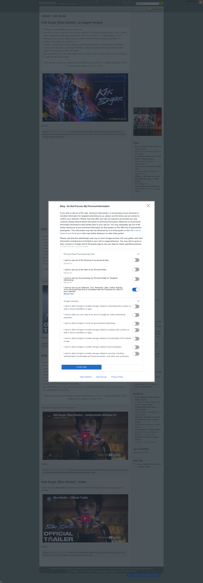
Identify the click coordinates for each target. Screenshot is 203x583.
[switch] (135, 260)
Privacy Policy (117, 377)
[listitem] (101, 254)
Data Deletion (86, 377)
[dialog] (101, 291)
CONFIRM (82, 367)
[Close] (149, 206)
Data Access (101, 377)
